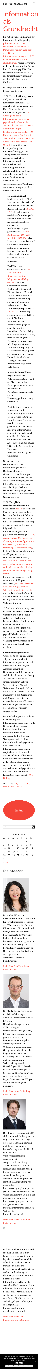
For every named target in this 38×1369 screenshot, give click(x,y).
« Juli (5, 862)
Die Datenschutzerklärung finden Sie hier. (19, 1366)
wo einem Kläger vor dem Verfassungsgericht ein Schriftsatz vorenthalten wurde (18, 587)
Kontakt (19, 810)
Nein (20, 1363)
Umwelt (6, 786)
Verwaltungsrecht (16, 786)
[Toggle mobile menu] (34, 3)
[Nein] (35, 1361)
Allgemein (18, 784)
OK (17, 1363)
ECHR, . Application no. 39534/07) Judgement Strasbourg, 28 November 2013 (18, 541)
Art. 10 (19, 509)
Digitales (26, 784)
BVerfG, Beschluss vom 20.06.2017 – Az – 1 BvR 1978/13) (19, 235)
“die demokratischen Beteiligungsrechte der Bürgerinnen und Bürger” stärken (18, 276)
